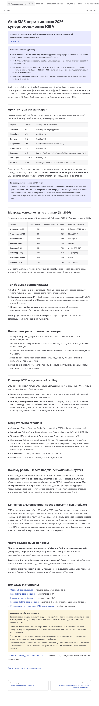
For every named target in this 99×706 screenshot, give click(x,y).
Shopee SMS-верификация (22, 598)
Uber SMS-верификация (21, 590)
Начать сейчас (16, 41)
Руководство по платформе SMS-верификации (32, 606)
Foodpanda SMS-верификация (24, 602)
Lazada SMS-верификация (22, 594)
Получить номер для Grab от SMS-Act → (27, 655)
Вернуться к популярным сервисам (24, 668)
